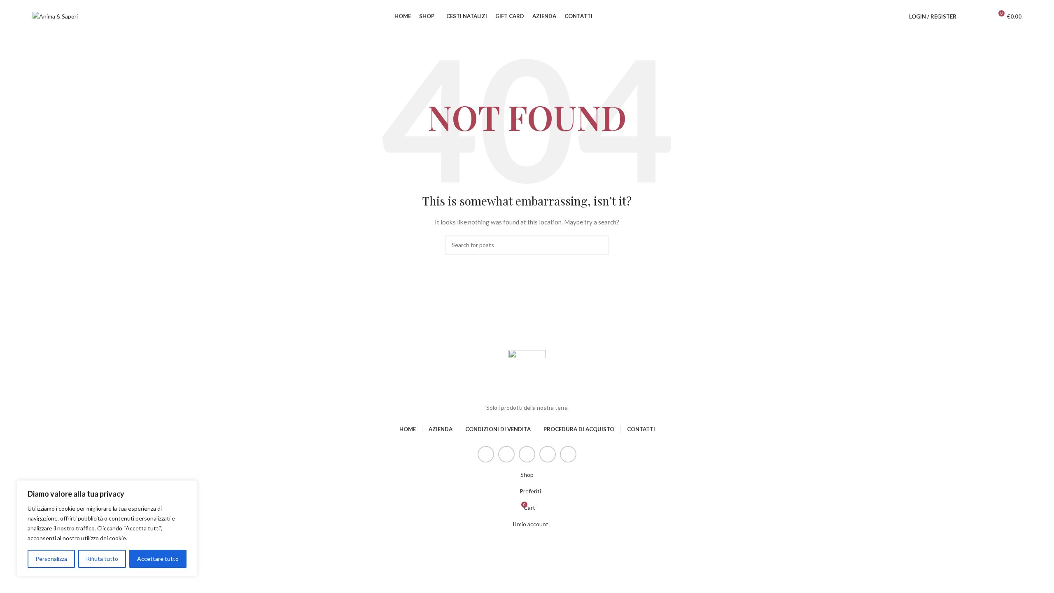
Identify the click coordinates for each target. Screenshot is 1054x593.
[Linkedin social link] (547, 454)
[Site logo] (55, 15)
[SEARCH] (599, 245)
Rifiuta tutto (102, 558)
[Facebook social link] (486, 454)
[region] (107, 528)
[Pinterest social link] (527, 454)
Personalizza (51, 558)
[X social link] (506, 454)
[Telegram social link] (568, 454)
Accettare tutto (158, 558)
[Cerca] (968, 16)
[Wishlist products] (982, 16)
